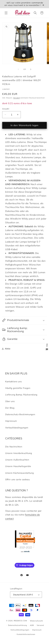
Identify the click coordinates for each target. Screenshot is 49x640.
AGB (32, 625)
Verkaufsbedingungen (16, 427)
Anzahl (5, 109)
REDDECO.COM (20, 621)
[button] (6, 13)
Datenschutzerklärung (17, 625)
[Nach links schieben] (18, 69)
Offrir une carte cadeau (17, 479)
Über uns (10, 401)
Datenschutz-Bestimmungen (20, 414)
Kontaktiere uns (13, 381)
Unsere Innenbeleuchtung (18, 453)
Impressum (11, 421)
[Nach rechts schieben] (31, 69)
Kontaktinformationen (26, 634)
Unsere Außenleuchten (17, 459)
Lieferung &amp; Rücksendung (21, 394)
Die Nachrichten (13, 446)
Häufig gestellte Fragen (17, 388)
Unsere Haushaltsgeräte (18, 466)
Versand (16, 98)
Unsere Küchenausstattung (19, 473)
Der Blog (10, 407)
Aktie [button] (7, 348)
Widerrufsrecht (36, 621)
